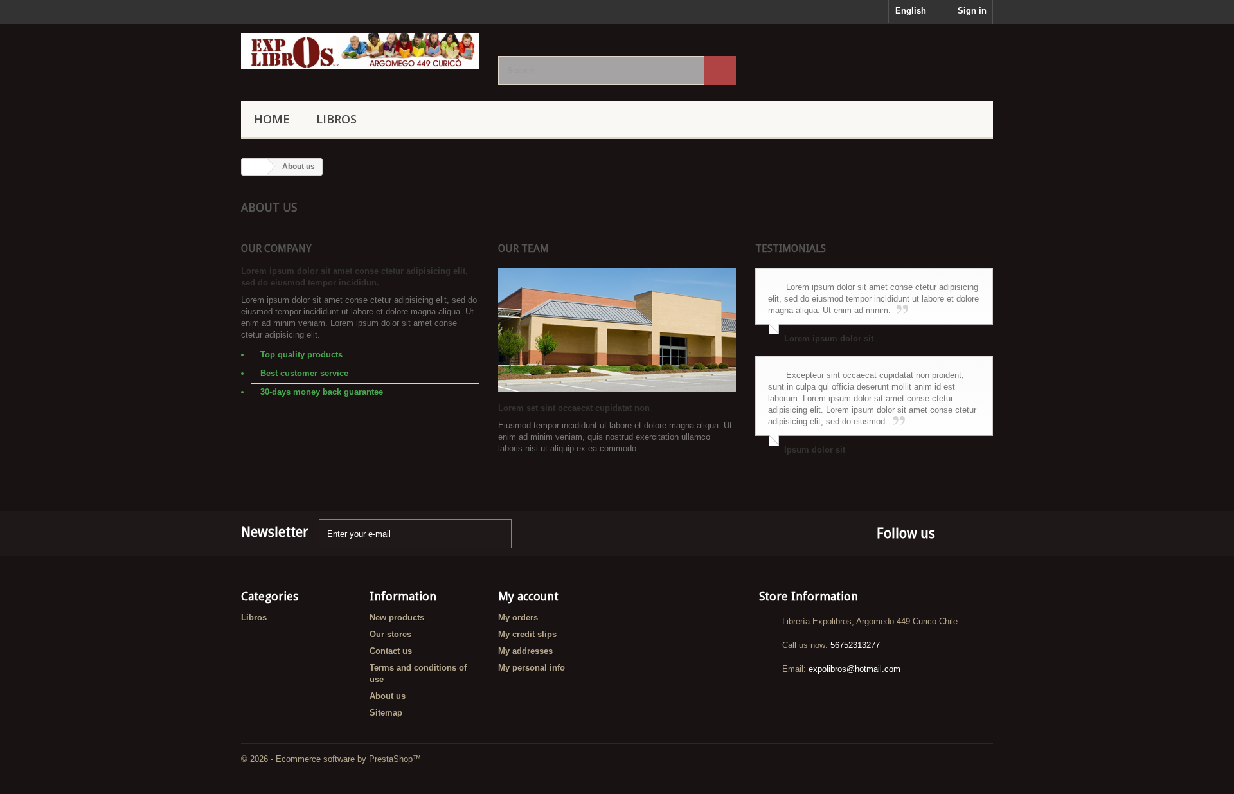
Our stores (390, 634)
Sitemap (386, 712)
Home (272, 119)
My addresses (525, 651)
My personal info (531, 667)
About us (388, 696)
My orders (518, 617)
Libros (336, 119)
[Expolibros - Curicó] (360, 51)
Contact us (391, 651)
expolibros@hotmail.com (854, 669)
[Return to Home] (254, 167)
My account (528, 596)
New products (397, 617)
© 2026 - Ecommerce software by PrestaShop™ (331, 759)
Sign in (972, 10)
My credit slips (527, 634)
